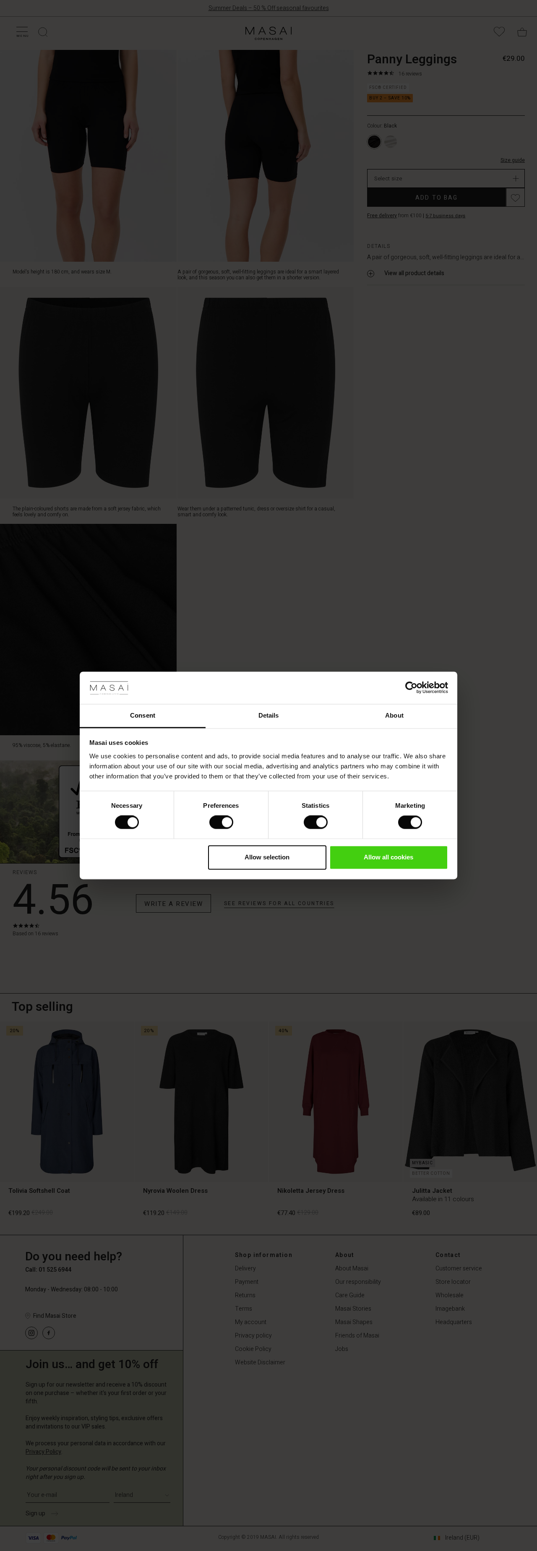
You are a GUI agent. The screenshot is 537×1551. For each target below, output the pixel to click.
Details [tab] (268, 715)
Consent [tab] (142, 715)
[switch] (221, 822)
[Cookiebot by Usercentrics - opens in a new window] (411, 688)
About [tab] (394, 715)
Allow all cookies (388, 857)
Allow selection (267, 857)
